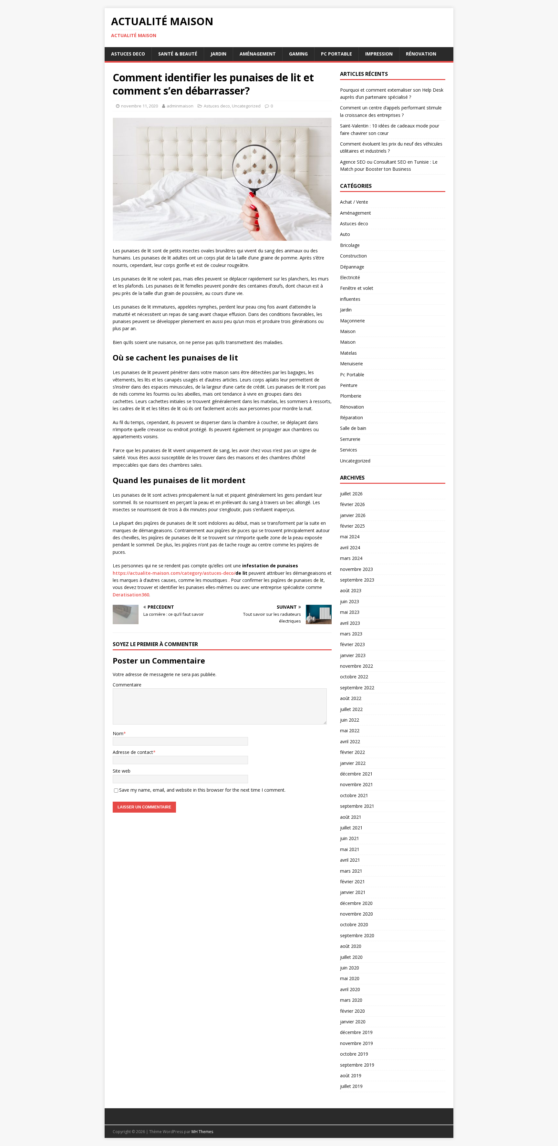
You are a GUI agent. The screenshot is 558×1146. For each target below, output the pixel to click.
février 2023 (352, 644)
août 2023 (350, 590)
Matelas (348, 353)
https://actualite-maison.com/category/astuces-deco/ (174, 573)
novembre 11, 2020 (139, 106)
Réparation (351, 417)
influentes (350, 299)
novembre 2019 (356, 1043)
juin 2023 (349, 601)
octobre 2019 (354, 1054)
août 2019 (350, 1075)
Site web (121, 771)
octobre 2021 (354, 795)
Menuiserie (351, 363)
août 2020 (350, 946)
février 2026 (352, 504)
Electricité (350, 277)
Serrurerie (350, 439)
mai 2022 (349, 730)
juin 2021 (349, 838)
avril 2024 (350, 547)
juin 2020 (349, 968)
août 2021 (350, 817)
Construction (353, 256)
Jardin (218, 54)
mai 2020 (349, 978)
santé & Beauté (177, 54)
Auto (345, 234)
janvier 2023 (353, 655)
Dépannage (352, 267)
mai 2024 (349, 536)
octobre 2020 (354, 924)
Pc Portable (336, 54)
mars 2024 (351, 558)
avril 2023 (350, 623)
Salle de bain (353, 428)
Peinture (348, 385)
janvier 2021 (353, 892)
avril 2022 (350, 741)
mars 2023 (351, 634)
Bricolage (350, 245)
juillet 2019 (351, 1086)
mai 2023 (349, 612)
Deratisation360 (131, 595)
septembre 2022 (357, 688)
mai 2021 (349, 849)
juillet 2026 (351, 494)
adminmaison (180, 106)
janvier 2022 (353, 763)
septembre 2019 (357, 1065)
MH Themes (202, 1131)
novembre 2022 (356, 666)
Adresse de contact (133, 752)
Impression (379, 54)
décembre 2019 (356, 1032)
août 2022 (350, 698)
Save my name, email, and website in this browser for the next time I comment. (202, 790)
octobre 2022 (354, 677)
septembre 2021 (357, 806)
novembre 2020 (356, 914)
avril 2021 (350, 860)
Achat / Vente (354, 202)
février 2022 (352, 752)
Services (348, 450)
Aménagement (258, 54)
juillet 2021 (351, 828)
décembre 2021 (356, 774)
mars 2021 (351, 871)
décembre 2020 (356, 903)
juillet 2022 (351, 709)
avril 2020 (350, 989)
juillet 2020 (351, 957)
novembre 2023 (356, 569)
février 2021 (352, 881)
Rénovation (421, 54)
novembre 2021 (356, 784)
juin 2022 (349, 720)
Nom (118, 733)
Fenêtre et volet (356, 288)
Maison (348, 331)
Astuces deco (128, 54)
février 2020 (352, 1011)
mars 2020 (351, 1000)
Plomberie (350, 396)
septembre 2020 (357, 935)
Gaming (298, 54)
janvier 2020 (353, 1022)
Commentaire (127, 685)
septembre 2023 (357, 580)
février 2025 (352, 526)
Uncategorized (246, 106)
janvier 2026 (353, 515)
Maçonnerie (352, 321)
